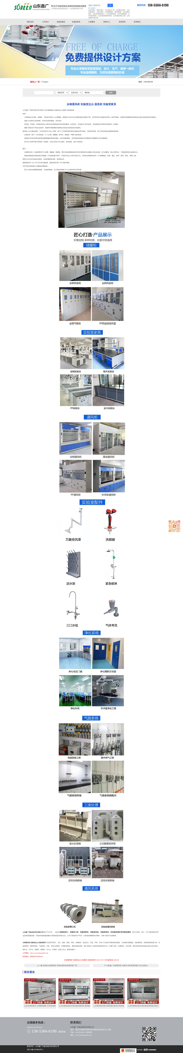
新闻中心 (106, 22)
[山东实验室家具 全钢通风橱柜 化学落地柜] (40, 991)
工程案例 (91, 22)
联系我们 (137, 22)
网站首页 (30, 22)
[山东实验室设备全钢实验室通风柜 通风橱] (74, 991)
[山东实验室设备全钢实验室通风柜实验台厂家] (143, 991)
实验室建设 (61, 22)
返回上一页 (35, 82)
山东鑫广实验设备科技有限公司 (34, 110)
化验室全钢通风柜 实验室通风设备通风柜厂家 (60, 965)
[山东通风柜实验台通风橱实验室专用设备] (108, 991)
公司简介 (45, 22)
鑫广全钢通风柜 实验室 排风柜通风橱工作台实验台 (129, 965)
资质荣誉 (122, 22)
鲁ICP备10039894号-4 (35, 1049)
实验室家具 (76, 22)
